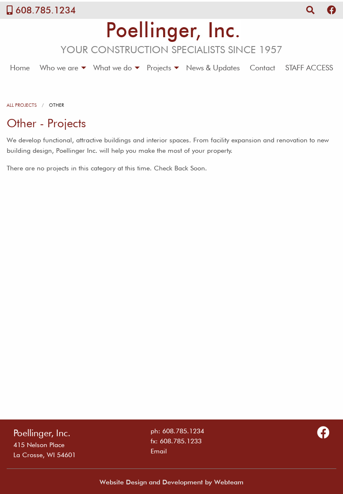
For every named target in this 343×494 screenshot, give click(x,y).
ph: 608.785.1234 (177, 431)
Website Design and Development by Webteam (171, 482)
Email (159, 451)
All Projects (22, 105)
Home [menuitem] (20, 67)
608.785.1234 (45, 10)
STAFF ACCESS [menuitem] (309, 67)
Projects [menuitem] (159, 67)
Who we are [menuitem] (59, 67)
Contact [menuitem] (262, 67)
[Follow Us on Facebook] (331, 10)
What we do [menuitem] (112, 67)
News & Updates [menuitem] (213, 67)
